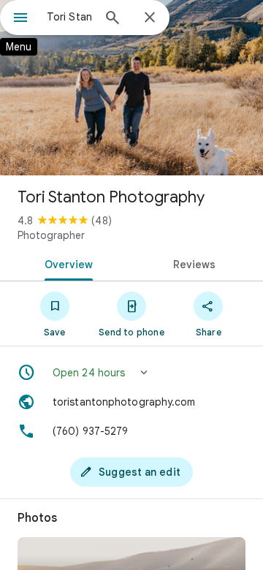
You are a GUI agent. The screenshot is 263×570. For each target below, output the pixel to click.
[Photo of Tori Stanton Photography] (131, 87)
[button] (131, 372)
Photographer (51, 235)
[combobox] (69, 17)
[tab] (66, 263)
